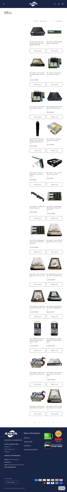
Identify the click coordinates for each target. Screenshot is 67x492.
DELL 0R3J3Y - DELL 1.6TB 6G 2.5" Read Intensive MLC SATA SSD (37, 74)
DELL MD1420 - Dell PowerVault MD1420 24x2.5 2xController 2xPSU (54, 374)
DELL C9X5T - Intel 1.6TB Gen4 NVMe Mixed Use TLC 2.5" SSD (37, 274)
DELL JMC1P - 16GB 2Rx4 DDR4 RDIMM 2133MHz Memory (54, 42)
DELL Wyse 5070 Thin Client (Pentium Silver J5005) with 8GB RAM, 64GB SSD (37, 43)
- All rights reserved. (20, 488)
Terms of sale (28, 441)
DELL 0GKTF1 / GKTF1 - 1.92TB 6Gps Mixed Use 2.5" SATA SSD (54, 407)
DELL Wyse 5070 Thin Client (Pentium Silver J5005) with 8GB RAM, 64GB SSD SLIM (37, 140)
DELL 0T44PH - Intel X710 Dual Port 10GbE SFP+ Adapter (37, 107)
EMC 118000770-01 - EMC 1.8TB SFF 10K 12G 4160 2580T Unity (37, 307)
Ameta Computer (12, 488)
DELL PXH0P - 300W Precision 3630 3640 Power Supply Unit (37, 407)
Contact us (27, 445)
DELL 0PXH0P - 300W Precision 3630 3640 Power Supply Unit (37, 373)
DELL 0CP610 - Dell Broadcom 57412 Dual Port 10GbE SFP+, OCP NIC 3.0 (54, 208)
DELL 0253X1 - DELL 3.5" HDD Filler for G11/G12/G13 (53, 173)
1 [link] (34, 422)
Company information (31, 449)
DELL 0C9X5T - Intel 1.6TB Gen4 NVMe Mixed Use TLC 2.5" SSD (54, 241)
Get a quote (37, 51)
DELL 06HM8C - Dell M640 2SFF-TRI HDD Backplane (37, 207)
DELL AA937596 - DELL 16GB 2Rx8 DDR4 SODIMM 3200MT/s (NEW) (54, 340)
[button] (4, 4)
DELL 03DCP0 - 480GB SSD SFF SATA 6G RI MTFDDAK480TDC (54, 307)
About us (27, 438)
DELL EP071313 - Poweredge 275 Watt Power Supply (53, 139)
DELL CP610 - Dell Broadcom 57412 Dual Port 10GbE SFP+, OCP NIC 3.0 (37, 242)
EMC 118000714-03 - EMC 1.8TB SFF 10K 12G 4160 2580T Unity (54, 274)
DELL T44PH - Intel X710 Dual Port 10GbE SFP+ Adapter (53, 73)
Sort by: (36, 21)
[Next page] (58, 422)
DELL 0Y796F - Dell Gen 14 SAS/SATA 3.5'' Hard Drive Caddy (36, 174)
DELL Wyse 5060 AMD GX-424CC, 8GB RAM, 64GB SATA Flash (54, 107)
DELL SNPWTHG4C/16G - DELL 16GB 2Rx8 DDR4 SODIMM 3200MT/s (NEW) (37, 340)
